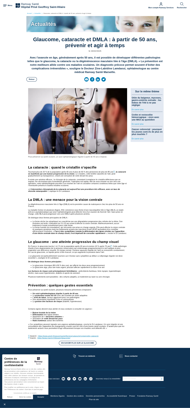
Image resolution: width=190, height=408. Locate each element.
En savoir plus (138, 109)
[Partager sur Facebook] (92, 79)
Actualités (37, 13)
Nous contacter (131, 356)
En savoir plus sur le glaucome (77, 343)
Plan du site (94, 399)
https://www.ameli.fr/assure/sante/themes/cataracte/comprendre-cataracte (68, 336)
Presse (132, 396)
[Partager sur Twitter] (103, 79)
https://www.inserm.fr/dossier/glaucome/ (53, 338)
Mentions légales (57, 396)
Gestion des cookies (75, 396)
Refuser (10, 397)
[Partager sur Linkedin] (98, 79)
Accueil (29, 13)
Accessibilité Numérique (117, 396)
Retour (32, 79)
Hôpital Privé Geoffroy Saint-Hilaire (43, 6)
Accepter (40, 397)
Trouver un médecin (86, 356)
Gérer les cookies (25, 397)
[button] (4, 404)
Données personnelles (95, 396)
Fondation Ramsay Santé (147, 396)
